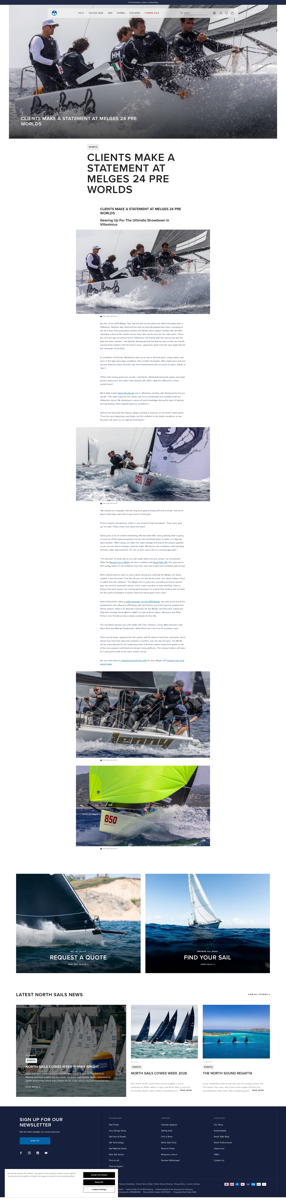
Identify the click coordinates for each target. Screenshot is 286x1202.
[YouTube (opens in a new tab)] (46, 1153)
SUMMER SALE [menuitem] (152, 13)
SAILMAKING (115, 1118)
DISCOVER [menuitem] (135, 13)
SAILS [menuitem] (81, 13)
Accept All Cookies (99, 1175)
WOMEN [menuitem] (121, 13)
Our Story (218, 1124)
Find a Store (167, 1136)
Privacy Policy (179, 1184)
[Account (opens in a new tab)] (221, 13)
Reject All (99, 1182)
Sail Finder (114, 1124)
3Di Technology (116, 1142)
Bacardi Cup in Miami (119, 562)
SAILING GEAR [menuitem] (96, 13)
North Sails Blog (221, 1136)
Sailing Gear (166, 1130)
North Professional (223, 1142)
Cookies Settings (99, 1189)
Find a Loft (114, 1160)
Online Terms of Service (163, 1184)
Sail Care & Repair (117, 1136)
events (93, 147)
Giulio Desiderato (126, 393)
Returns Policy (168, 1148)
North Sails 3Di (160, 562)
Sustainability (220, 1130)
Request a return (169, 1154)
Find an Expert (116, 1166)
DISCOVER (219, 1118)
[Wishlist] (226, 13)
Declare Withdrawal (170, 1160)
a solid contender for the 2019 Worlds (142, 601)
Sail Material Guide (118, 1148)
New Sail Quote (116, 1154)
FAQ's (216, 1154)
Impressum (219, 1148)
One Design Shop (117, 1130)
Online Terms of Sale (144, 1184)
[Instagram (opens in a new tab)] (30, 1153)
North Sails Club (168, 1142)
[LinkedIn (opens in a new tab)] (38, 1153)
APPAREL (166, 1118)
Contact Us (219, 1160)
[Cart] (232, 13)
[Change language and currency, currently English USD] (214, 13)
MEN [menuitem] (110, 13)
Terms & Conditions (127, 1184)
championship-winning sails (134, 660)
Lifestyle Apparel (169, 1124)
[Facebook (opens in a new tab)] (21, 1153)
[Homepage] (54, 13)
